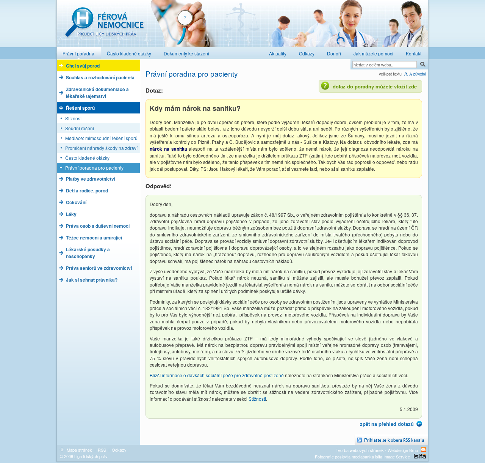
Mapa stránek (79, 450)
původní (419, 74)
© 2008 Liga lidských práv (84, 456)
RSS (102, 450)
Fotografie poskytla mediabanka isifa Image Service (362, 457)
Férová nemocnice (104, 26)
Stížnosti (74, 118)
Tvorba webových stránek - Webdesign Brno (377, 450)
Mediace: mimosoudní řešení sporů (101, 138)
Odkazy (119, 450)
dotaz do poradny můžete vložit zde (375, 86)
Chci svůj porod (83, 65)
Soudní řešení (79, 128)
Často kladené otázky (87, 157)
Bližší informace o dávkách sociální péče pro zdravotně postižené (217, 375)
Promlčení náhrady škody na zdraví (101, 148)
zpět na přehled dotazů (387, 423)
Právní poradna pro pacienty (94, 167)
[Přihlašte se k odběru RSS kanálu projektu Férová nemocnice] (391, 440)
